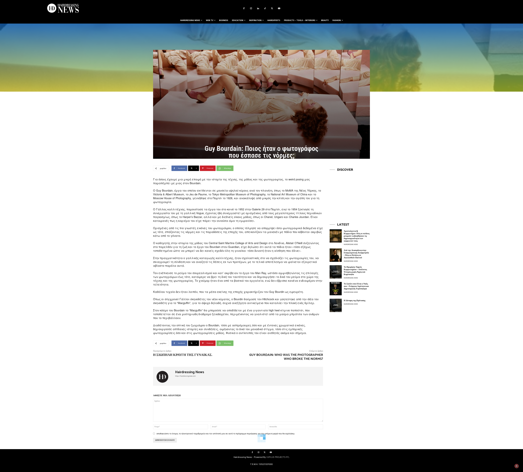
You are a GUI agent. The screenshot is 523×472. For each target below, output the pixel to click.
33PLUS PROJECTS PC (277, 457)
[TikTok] (265, 8)
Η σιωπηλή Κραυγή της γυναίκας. (182, 355)
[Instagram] (251, 8)
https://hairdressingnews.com (185, 376)
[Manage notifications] (516, 466)
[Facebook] (244, 8)
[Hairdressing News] (164, 376)
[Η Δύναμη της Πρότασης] (336, 305)
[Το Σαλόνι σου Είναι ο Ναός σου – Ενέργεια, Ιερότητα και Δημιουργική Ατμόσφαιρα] (336, 288)
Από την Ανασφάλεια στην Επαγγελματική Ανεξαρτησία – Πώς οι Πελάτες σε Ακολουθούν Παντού (356, 254)
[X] (272, 8)
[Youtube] (279, 8)
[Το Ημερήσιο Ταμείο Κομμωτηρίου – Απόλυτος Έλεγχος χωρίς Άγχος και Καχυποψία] (336, 272)
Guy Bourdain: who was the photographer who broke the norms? (286, 357)
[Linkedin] (258, 8)
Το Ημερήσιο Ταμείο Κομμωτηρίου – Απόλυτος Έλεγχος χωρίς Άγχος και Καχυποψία (355, 270)
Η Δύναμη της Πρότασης (354, 300)
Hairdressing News (189, 372)
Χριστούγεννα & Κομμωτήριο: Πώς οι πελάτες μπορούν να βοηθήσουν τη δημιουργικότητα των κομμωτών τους (357, 236)
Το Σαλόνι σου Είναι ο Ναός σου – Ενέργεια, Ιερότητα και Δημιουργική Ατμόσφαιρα (356, 286)
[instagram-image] (350, 194)
